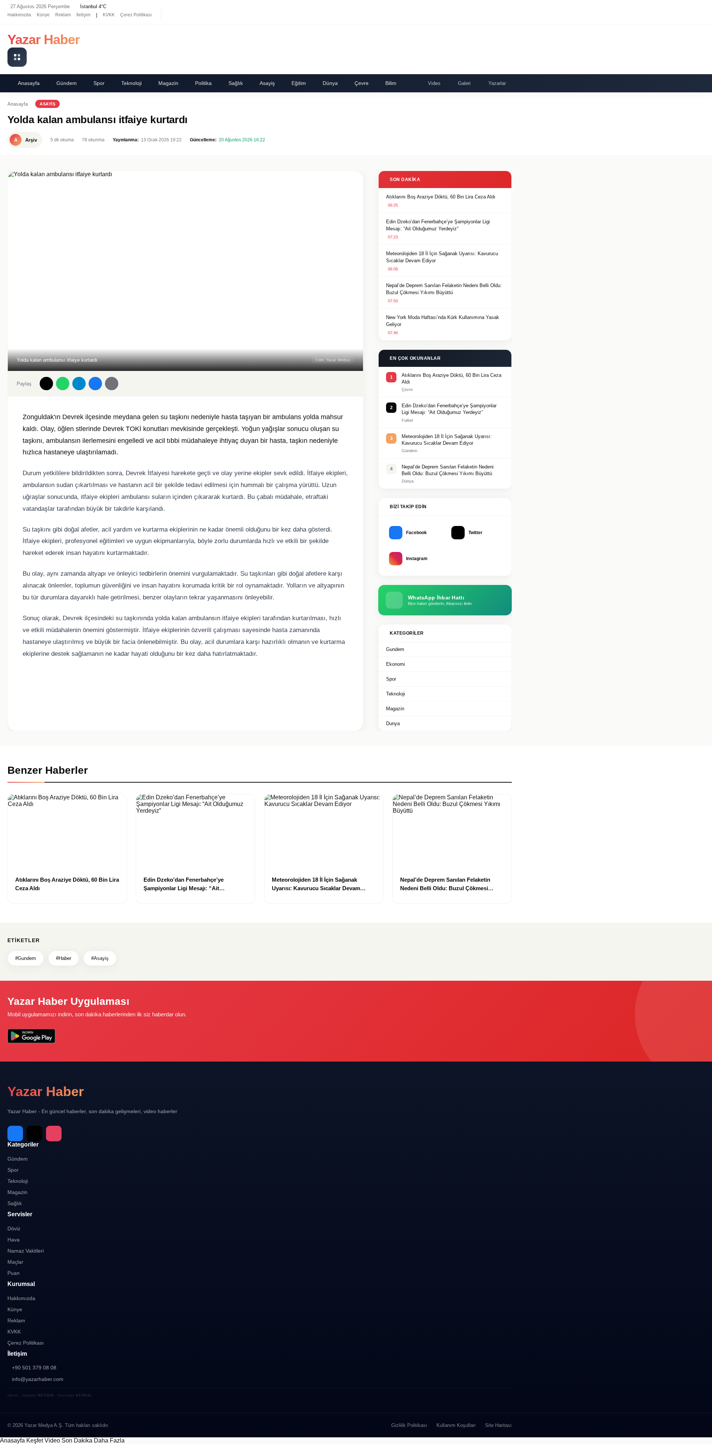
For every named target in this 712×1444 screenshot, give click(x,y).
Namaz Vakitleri (25, 1251)
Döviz (13, 1228)
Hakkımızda (19, 14)
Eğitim (298, 83)
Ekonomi (395, 664)
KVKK (109, 14)
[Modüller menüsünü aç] (17, 57)
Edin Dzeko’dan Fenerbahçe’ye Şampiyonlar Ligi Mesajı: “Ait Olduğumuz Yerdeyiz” (438, 225)
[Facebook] (172, 14)
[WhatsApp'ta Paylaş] (62, 383)
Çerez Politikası (136, 14)
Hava (13, 1240)
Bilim (390, 83)
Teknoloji (131, 83)
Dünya (330, 83)
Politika (203, 83)
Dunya (393, 723)
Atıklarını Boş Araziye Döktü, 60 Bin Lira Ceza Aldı (440, 197)
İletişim (83, 14)
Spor (99, 83)
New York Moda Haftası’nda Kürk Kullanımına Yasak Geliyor (442, 321)
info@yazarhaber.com (37, 1379)
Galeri (464, 83)
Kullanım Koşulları (456, 1425)
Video (434, 83)
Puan (13, 1273)
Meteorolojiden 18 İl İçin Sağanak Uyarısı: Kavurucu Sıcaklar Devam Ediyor (442, 257)
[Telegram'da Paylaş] (79, 383)
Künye (43, 14)
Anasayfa (29, 83)
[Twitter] (185, 14)
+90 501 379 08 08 (34, 1368)
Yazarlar (497, 83)
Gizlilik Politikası (409, 1425)
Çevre (362, 83)
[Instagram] (198, 14)
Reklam (63, 14)
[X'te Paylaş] (46, 383)
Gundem (395, 649)
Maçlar (15, 1262)
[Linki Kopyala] (111, 383)
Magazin (168, 83)
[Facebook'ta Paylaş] (95, 383)
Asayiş (267, 83)
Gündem (66, 83)
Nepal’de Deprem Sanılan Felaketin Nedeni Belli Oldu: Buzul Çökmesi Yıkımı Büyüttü (444, 289)
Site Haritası (498, 1425)
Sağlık (235, 83)
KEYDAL (46, 1395)
